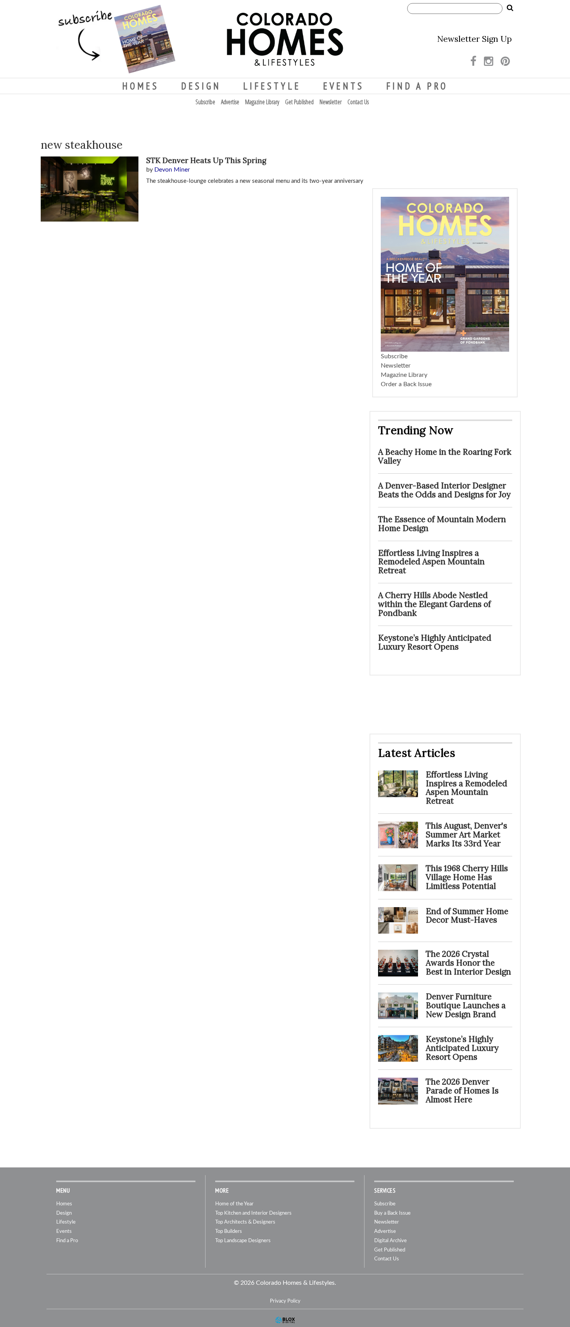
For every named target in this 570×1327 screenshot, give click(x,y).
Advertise (230, 101)
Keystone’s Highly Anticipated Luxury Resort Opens (434, 642)
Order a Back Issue (406, 384)
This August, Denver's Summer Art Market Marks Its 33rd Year (466, 834)
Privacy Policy (285, 1301)
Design (201, 86)
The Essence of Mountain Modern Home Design (442, 523)
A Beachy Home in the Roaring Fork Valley (444, 456)
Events (343, 86)
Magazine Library (262, 101)
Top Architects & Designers (245, 1222)
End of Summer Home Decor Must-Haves (467, 915)
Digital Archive (390, 1240)
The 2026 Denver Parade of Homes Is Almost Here (462, 1090)
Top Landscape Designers (243, 1240)
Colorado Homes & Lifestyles (285, 39)
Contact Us (358, 101)
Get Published (299, 101)
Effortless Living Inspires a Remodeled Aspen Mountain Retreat (431, 562)
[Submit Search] (510, 8)
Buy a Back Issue (392, 1213)
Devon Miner (172, 170)
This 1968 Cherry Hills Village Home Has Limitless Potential (467, 877)
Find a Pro (417, 86)
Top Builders (228, 1231)
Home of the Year (234, 1204)
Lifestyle (272, 86)
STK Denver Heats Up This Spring (206, 160)
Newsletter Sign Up (474, 39)
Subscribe (205, 101)
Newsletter (331, 101)
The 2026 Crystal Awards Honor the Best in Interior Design (468, 963)
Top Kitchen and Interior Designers (253, 1213)
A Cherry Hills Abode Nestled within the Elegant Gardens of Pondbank (434, 604)
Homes (140, 86)
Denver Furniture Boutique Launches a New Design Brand (466, 1005)
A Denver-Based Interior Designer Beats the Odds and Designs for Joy (444, 490)
